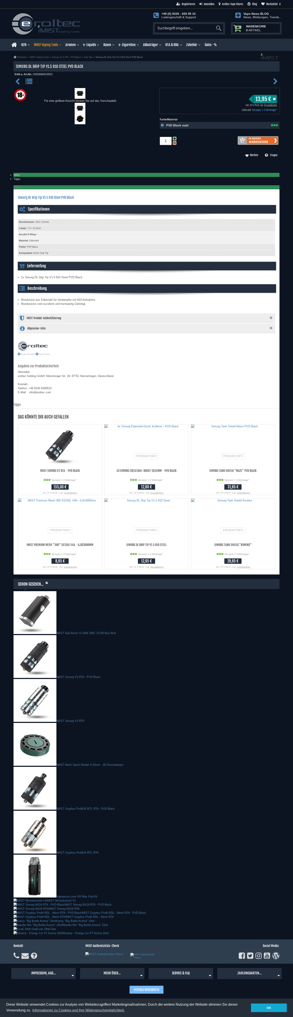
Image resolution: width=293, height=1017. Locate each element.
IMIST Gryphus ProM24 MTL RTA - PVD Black (85, 808)
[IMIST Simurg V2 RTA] (35, 720)
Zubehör (191, 45)
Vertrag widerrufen (146, 990)
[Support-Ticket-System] (25, 955)
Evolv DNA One (46, 929)
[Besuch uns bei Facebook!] (242, 955)
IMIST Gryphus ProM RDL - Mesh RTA (89, 916)
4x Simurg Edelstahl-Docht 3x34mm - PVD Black (146, 471)
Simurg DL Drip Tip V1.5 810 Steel (146, 545)
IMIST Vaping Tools (46, 45)
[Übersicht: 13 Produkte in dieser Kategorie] (29, 83)
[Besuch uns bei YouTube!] (267, 955)
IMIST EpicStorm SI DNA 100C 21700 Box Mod (86, 633)
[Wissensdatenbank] (34, 955)
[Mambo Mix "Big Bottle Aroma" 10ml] (38, 925)
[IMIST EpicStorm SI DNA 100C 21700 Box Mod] (35, 633)
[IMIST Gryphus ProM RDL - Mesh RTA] (39, 916)
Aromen (70, 45)
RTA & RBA (172, 45)
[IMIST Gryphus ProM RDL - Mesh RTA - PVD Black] (48, 912)
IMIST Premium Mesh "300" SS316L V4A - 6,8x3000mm (60, 545)
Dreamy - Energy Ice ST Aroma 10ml (86, 933)
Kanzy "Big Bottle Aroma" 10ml (75, 921)
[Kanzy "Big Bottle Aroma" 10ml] (35, 921)
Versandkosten (270, 105)
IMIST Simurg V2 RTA (70, 720)
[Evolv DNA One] (25, 929)
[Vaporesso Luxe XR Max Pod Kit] (35, 896)
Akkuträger (150, 45)
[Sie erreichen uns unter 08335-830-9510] (16, 955)
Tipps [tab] (17, 179)
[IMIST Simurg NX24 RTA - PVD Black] (39, 904)
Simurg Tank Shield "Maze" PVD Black (233, 471)
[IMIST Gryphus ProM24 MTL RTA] (35, 852)
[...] (80, 111)
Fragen (273, 155)
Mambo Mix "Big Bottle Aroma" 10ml (85, 925)
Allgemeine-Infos (36, 328)
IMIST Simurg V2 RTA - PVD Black (60, 471)
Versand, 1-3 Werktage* (264, 110)
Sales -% (211, 45)
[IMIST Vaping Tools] (270, 58)
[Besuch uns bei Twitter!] (250, 955)
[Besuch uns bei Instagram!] (258, 955)
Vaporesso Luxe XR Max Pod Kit (76, 896)
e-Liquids (89, 45)
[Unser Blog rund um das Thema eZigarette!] (275, 955)
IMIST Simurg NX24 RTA (64, 908)
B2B (23, 45)
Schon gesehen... (31, 584)
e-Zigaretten (127, 45)
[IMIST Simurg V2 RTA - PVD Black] (35, 677)
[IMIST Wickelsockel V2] (30, 900)
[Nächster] (275, 83)
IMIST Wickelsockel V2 (61, 900)
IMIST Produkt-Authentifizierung (44, 318)
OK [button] (269, 1008)
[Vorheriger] (18, 83)
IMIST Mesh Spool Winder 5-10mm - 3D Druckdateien (89, 764)
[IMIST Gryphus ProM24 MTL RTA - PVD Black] (35, 808)
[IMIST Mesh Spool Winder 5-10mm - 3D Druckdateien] (35, 764)
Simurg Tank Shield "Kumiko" (233, 545)
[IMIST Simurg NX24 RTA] (31, 908)
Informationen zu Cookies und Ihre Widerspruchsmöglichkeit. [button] (78, 1010)
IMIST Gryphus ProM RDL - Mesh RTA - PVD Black (114, 912)
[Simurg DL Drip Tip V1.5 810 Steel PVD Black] (80, 96)
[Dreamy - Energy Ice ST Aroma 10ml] (38, 933)
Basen (107, 45)
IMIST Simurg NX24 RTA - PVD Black (88, 904)
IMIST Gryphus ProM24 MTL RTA (77, 852)
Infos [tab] (17, 174)
